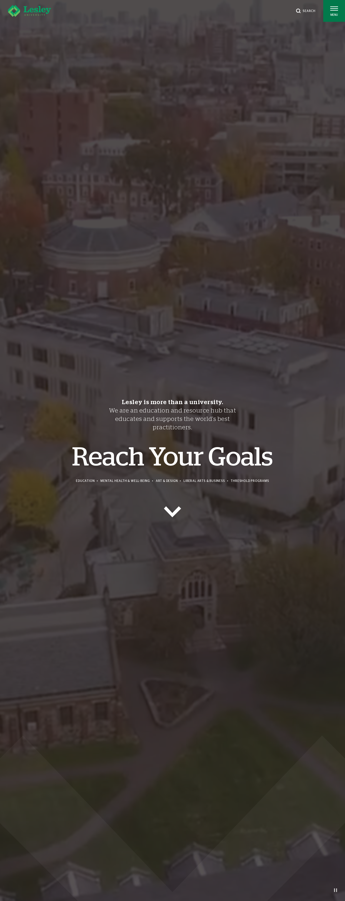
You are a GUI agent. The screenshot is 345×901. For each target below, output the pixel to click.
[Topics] (172, 511)
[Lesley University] (29, 11)
